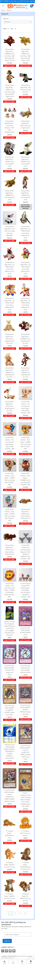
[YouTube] (13, 950)
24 (8, 28)
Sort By (6, 18)
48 (12, 28)
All (15, 28)
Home (3, 10)
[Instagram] (10, 950)
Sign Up (7, 941)
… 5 (24, 913)
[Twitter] (6, 950)
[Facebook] (2, 950)
